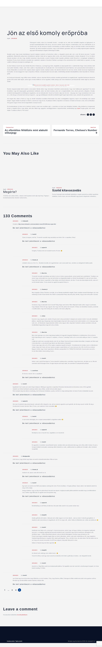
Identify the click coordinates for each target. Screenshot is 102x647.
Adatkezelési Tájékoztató (14, 641)
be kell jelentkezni (22, 614)
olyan (78, 108)
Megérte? (10, 192)
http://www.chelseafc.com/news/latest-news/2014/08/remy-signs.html (37, 224)
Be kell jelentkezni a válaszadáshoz (29, 228)
